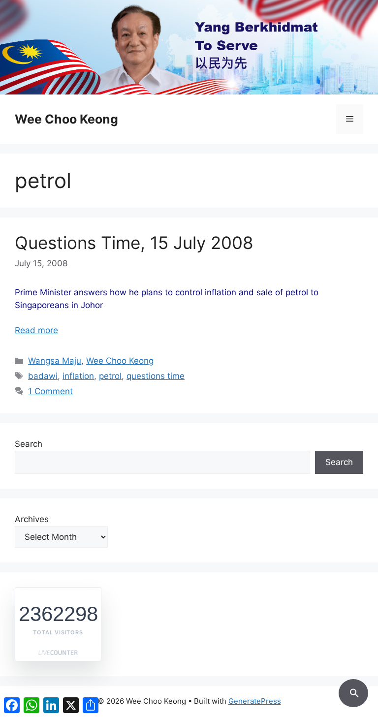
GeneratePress (254, 701)
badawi (43, 376)
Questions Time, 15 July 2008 (134, 242)
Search (28, 444)
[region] (189, 47)
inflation (78, 376)
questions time (155, 376)
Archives (32, 519)
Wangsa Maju (54, 361)
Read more (36, 330)
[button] (353, 691)
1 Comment (50, 391)
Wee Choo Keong (66, 119)
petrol (110, 376)
